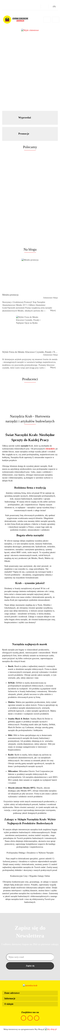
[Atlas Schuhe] (30, 639)
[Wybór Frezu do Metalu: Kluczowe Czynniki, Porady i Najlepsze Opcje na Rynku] (30, 332)
